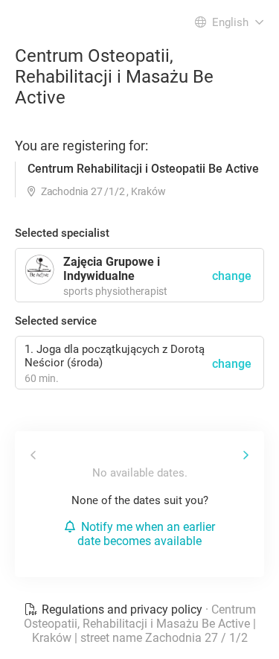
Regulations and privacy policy (122, 609)
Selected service (56, 321)
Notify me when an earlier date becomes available (146, 534)
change (231, 364)
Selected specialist (62, 233)
